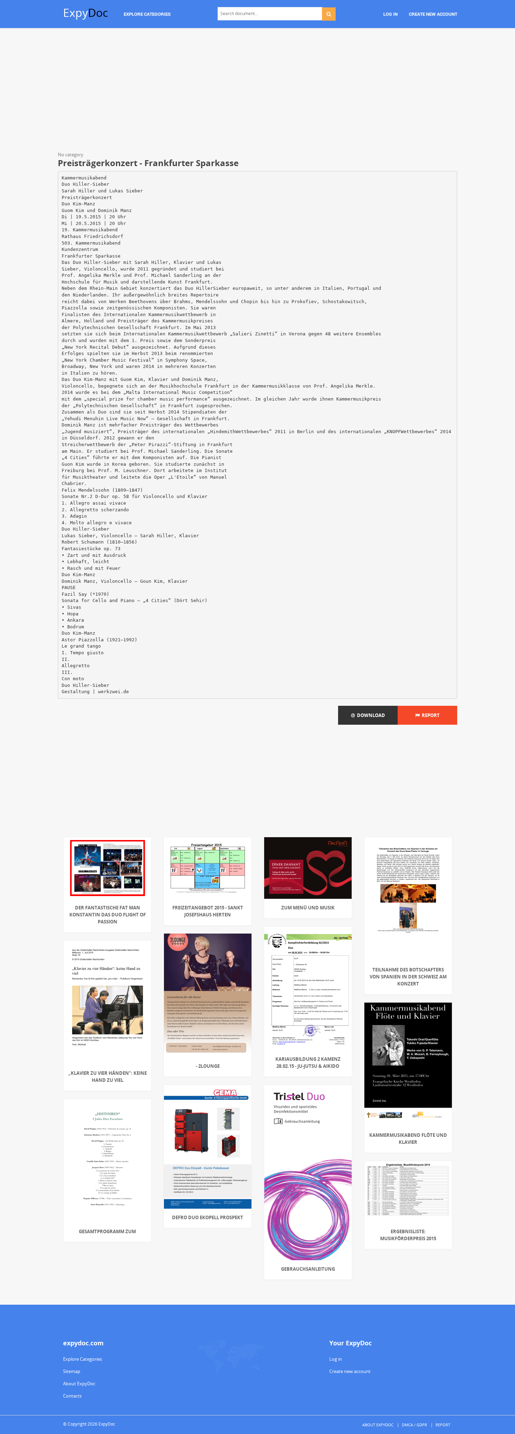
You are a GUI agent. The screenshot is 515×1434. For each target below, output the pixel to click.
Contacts (72, 1396)
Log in (335, 1359)
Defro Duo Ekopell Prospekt (207, 1217)
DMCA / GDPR (414, 1424)
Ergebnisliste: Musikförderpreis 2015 (408, 1235)
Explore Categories (82, 1359)
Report (430, 715)
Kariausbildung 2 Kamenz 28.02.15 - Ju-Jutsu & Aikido (308, 1062)
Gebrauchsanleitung (308, 1269)
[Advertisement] (257, 91)
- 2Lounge (208, 1066)
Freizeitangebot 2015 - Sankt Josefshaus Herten (207, 911)
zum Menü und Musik (308, 907)
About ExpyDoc (79, 1383)
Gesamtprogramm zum (107, 1231)
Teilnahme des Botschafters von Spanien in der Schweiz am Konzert (408, 977)
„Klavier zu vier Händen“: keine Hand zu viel (107, 1076)
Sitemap (71, 1371)
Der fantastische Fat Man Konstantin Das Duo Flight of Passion (107, 914)
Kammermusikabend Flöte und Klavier (408, 1138)
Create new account (350, 1371)
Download (370, 715)
